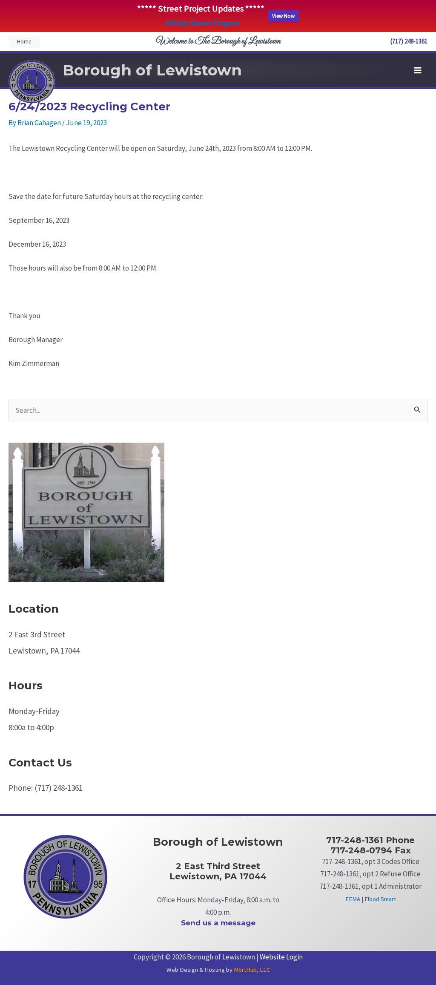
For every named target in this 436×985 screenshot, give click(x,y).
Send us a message (218, 923)
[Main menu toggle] (418, 70)
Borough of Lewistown (152, 70)
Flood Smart (380, 899)
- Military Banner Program (201, 23)
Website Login (281, 957)
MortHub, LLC (252, 969)
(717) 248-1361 (408, 41)
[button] (24, 41)
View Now (283, 16)
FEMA (352, 899)
